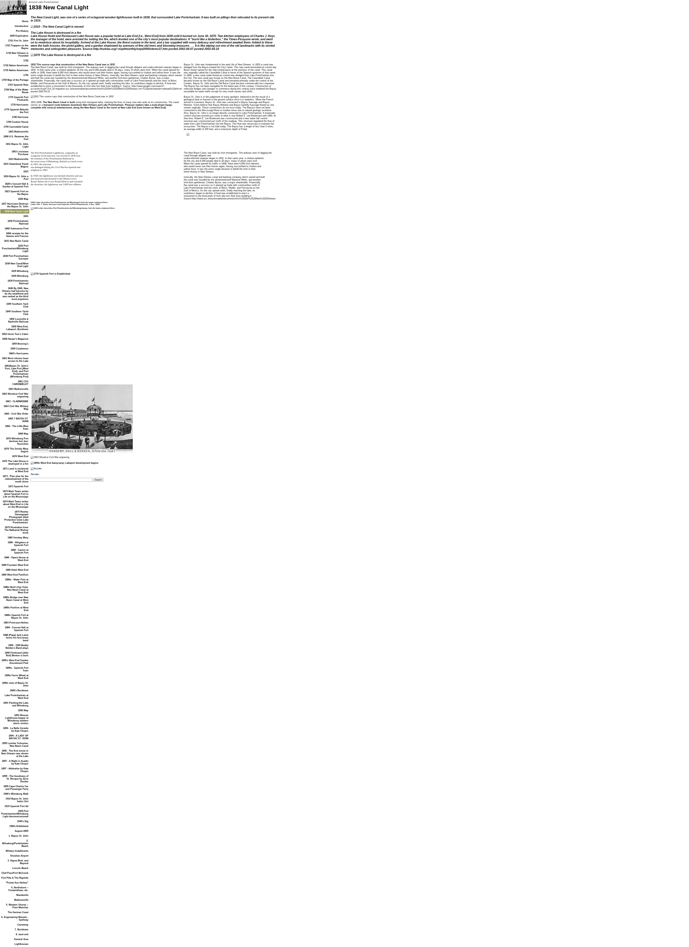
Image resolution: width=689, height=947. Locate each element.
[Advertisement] (61, 244)
